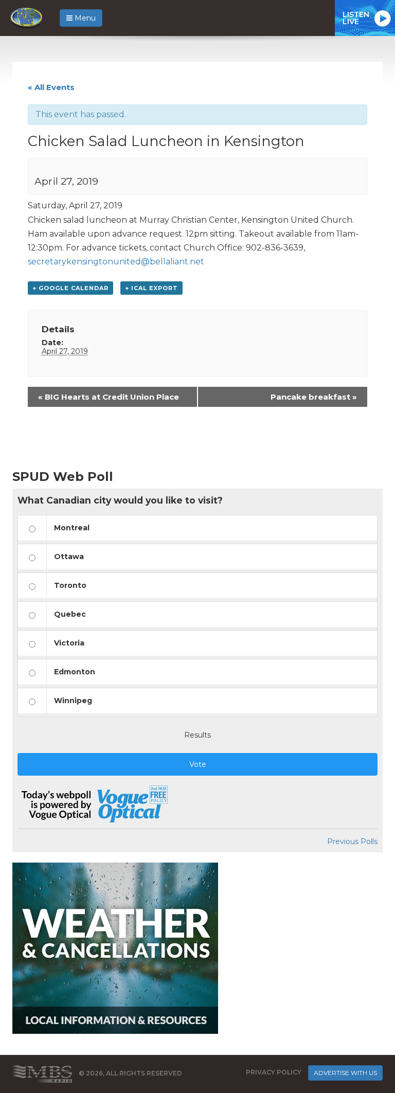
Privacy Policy (273, 1072)
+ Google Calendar (70, 288)
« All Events (51, 87)
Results (197, 735)
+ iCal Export (151, 288)
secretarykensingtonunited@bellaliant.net (116, 261)
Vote (197, 764)
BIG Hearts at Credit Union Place (108, 397)
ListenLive (356, 18)
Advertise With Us (345, 1073)
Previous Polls (352, 841)
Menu (84, 18)
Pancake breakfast (314, 397)
